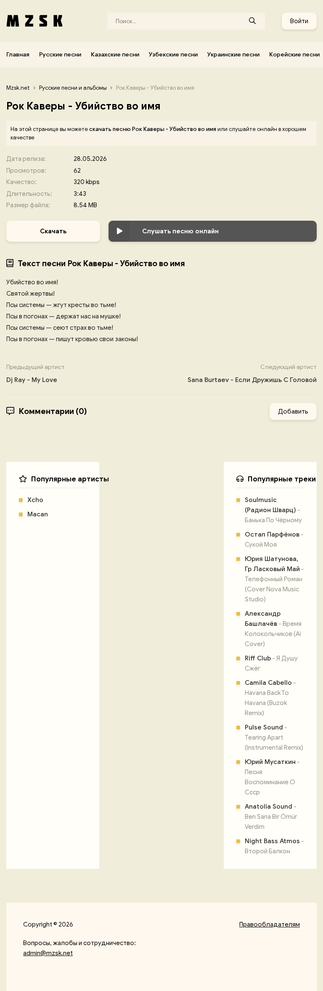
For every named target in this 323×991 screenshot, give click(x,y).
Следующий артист (252, 373)
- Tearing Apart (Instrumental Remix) (274, 737)
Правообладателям (269, 924)
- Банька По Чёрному (273, 510)
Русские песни (60, 54)
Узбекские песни (173, 54)
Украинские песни (233, 54)
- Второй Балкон (274, 846)
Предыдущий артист (35, 373)
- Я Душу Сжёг (271, 663)
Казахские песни (115, 54)
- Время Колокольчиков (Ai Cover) (273, 629)
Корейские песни (294, 54)
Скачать (53, 231)
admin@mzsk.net (48, 953)
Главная (17, 54)
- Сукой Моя (274, 539)
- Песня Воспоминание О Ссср (272, 777)
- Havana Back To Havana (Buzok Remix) (270, 698)
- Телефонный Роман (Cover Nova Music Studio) (274, 579)
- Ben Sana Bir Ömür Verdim (271, 817)
